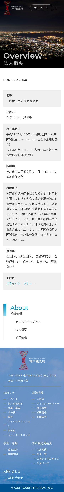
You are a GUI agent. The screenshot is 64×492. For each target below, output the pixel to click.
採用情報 (21, 337)
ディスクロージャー (28, 321)
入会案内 (42, 449)
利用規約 (42, 417)
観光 (10, 417)
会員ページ (41, 7)
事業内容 (13, 454)
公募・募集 (14, 408)
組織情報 (37, 393)
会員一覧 (42, 454)
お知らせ (9, 393)
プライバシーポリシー (20, 283)
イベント (13, 399)
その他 (11, 412)
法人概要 (21, 330)
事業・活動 (10, 443)
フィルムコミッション (19, 424)
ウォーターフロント (19, 435)
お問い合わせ (11, 471)
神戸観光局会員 (42, 443)
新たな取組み (15, 403)
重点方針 (13, 449)
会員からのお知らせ (48, 458)
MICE (11, 430)
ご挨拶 (40, 399)
